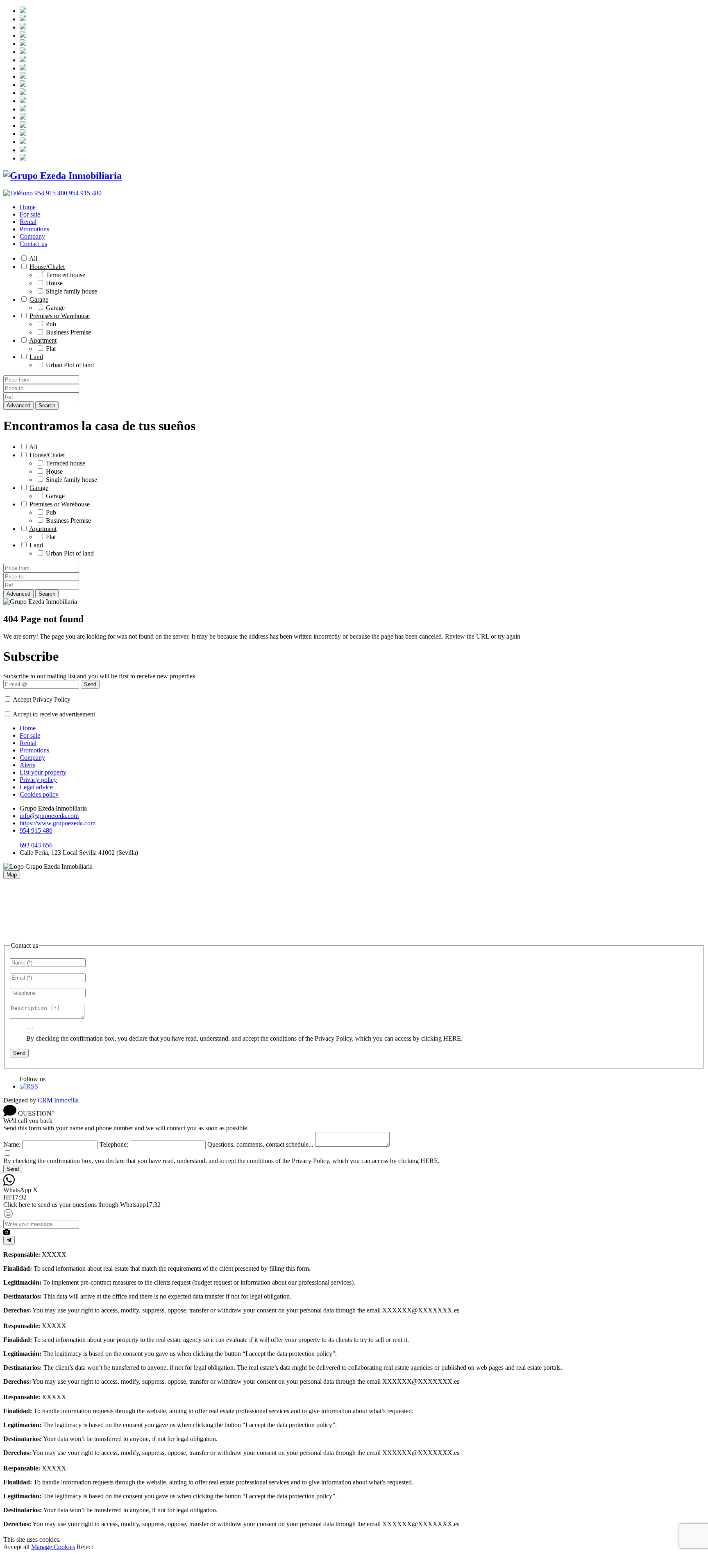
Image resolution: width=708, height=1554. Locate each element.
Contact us (33, 243)
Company (32, 236)
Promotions (34, 229)
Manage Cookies (53, 1546)
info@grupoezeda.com (49, 815)
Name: (11, 1144)
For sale (30, 214)
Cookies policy (39, 794)
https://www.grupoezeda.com (57, 823)
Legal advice (36, 787)
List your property (43, 772)
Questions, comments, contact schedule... (260, 1144)
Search (47, 405)
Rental (28, 221)
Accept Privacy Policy (41, 699)
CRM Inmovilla (58, 1100)
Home (28, 206)
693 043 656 (36, 845)
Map (12, 875)
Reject (85, 1546)
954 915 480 (36, 830)
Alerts (27, 764)
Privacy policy (38, 779)
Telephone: (114, 1144)
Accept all (16, 1546)
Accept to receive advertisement (54, 714)
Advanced (18, 405)
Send (90, 684)
